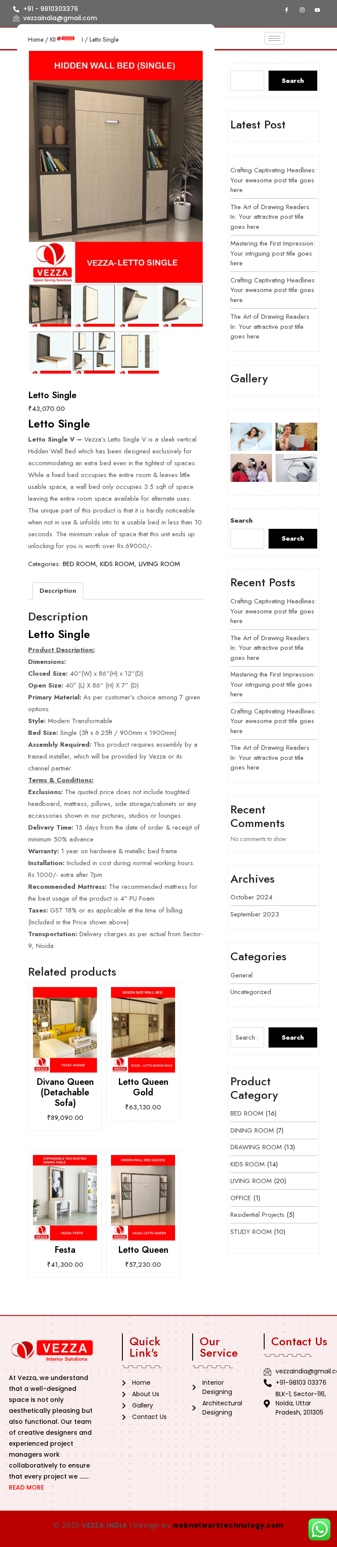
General (241, 975)
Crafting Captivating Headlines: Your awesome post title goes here (273, 180)
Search (293, 81)
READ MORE (26, 1487)
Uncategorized (250, 992)
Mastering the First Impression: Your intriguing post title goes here (272, 253)
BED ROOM (79, 564)
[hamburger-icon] (274, 38)
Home (35, 39)
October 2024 (251, 897)
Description (57, 590)
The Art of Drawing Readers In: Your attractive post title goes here (269, 217)
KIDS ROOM (117, 564)
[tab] (57, 591)
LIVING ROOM (159, 564)
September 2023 (254, 914)
